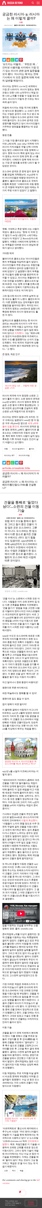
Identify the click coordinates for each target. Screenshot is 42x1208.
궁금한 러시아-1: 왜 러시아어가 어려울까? (20, 475)
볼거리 (31, 449)
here (17, 1203)
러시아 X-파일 (24, 455)
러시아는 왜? (9, 455)
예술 (21, 1171)
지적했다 (19, 333)
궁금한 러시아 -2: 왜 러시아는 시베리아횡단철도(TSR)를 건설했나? (19, 485)
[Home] (4, 3)
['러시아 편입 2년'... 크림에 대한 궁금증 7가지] (21, 371)
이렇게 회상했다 (29, 821)
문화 (20, 515)
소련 (6, 1171)
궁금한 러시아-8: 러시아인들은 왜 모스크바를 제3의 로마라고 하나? (20, 763)
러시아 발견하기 (18, 449)
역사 (14, 1171)
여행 (21, 22)
